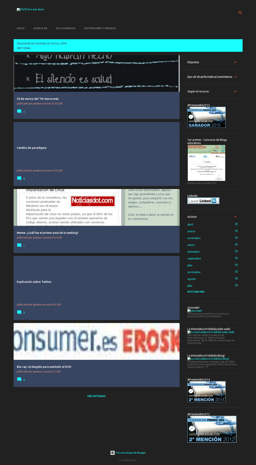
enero (191, 244)
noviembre (194, 238)
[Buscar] (240, 13)
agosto (191, 278)
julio (189, 265)
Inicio (21, 28)
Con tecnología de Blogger (130, 452)
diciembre (193, 251)
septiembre (194, 258)
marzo (191, 231)
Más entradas (96, 396)
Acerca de (40, 28)
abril (190, 224)
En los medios (65, 28)
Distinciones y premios (100, 28)
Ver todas (23, 48)
